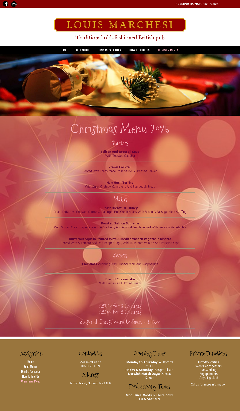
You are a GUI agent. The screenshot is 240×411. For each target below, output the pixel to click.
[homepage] (120, 30)
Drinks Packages (110, 50)
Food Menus (82, 50)
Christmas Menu (169, 50)
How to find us (139, 50)
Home (63, 50)
